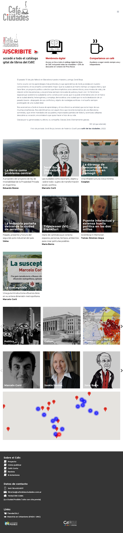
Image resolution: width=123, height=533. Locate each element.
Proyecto (12, 462)
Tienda (13, 513)
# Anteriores (14, 475)
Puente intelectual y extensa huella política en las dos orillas (98, 225)
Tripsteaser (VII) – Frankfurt (57, 228)
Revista (11, 472)
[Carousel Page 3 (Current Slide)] (66, 68)
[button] (105, 409)
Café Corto (13, 468)
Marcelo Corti (49, 188)
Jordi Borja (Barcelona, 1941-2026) (56, 170)
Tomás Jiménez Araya (92, 238)
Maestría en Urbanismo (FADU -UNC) (23, 517)
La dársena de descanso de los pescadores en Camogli (95, 169)
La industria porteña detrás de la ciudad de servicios (20, 226)
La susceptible (16, 287)
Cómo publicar (14, 465)
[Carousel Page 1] (56, 68)
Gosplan (85, 182)
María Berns (48, 244)
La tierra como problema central (18, 172)
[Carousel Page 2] (61, 68)
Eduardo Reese (11, 188)
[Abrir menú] (118, 12)
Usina (6, 241)
